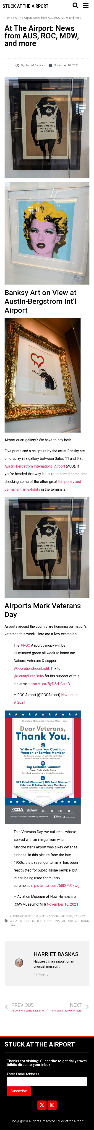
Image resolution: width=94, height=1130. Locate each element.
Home (8, 17)
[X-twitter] (42, 1105)
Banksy (79, 916)
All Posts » (41, 975)
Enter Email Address (23, 1074)
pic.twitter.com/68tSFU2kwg (56, 885)
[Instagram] (52, 1105)
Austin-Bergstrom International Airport (35, 466)
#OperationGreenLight (31, 668)
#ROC (25, 645)
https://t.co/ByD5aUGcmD (49, 684)
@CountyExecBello (29, 676)
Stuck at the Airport (40, 1044)
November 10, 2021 (62, 904)
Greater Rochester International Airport (41, 921)
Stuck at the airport (25, 6)
